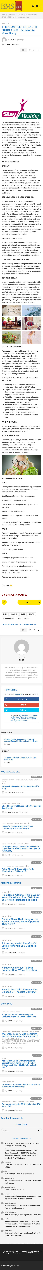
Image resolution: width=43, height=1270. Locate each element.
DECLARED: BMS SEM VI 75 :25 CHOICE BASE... (31, 1252)
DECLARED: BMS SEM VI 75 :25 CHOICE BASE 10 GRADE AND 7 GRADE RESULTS (20, 1035)
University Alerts (28, 1031)
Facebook (22, 699)
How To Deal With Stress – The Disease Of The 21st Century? (19, 990)
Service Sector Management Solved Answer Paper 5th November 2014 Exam (20, 740)
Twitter (23, 710)
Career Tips (5, 1012)
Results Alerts (16, 1031)
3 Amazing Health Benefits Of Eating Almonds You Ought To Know (19, 946)
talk (21, 823)
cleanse (14, 614)
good (14, 803)
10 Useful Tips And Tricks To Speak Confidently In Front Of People (17, 827)
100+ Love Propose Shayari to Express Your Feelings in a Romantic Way (22, 1144)
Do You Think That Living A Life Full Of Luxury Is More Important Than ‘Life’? (20, 921)
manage (13, 843)
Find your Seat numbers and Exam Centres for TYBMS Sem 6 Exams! (22, 1234)
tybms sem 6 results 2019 (26, 1101)
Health (5, 24)
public (17, 823)
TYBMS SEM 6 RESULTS (14, 1190)
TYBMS (14, 1101)
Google (23, 705)
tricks (26, 618)
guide (23, 614)
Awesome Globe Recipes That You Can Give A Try (20, 759)
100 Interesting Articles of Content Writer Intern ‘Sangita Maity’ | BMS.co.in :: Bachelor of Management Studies (24, 717)
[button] (33, 6)
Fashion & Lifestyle (8, 780)
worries (21, 866)
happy (9, 866)
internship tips (15, 1012)
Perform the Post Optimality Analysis (19, 1174)
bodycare (24, 780)
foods (9, 803)
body (5, 614)
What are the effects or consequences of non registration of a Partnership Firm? (22, 1197)
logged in (18, 694)
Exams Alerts (6, 1031)
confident (10, 823)
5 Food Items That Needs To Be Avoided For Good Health (21, 807)
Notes (4, 1058)
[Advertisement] (21, 75)
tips (19, 618)
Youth (4, 823)
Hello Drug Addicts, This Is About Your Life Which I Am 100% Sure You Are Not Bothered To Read (21, 897)
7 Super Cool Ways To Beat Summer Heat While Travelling (19, 969)
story (37, 1031)
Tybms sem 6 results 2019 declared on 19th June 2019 (21, 1105)
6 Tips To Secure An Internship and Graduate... (11, 1252)
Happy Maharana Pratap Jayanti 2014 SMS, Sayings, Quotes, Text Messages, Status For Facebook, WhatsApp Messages (22, 1223)
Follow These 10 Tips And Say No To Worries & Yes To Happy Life (18, 870)
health (31, 614)
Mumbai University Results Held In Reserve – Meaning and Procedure (22, 1206)
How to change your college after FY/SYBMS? (22, 1215)
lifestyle (37, 780)
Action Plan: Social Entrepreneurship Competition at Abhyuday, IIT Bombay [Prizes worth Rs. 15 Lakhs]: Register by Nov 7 (19, 1064)
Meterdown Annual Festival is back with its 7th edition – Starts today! (21, 1085)
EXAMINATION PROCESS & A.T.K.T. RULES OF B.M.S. (22, 1165)
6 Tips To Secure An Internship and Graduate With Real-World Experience (19, 1016)
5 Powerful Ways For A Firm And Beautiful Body (20, 787)
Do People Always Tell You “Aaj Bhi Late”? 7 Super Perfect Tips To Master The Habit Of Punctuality (21, 849)
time (18, 843)
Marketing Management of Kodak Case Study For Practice (22, 1181)
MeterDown (10, 1081)
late (8, 843)
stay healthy (8, 618)
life (13, 866)
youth (4, 781)
